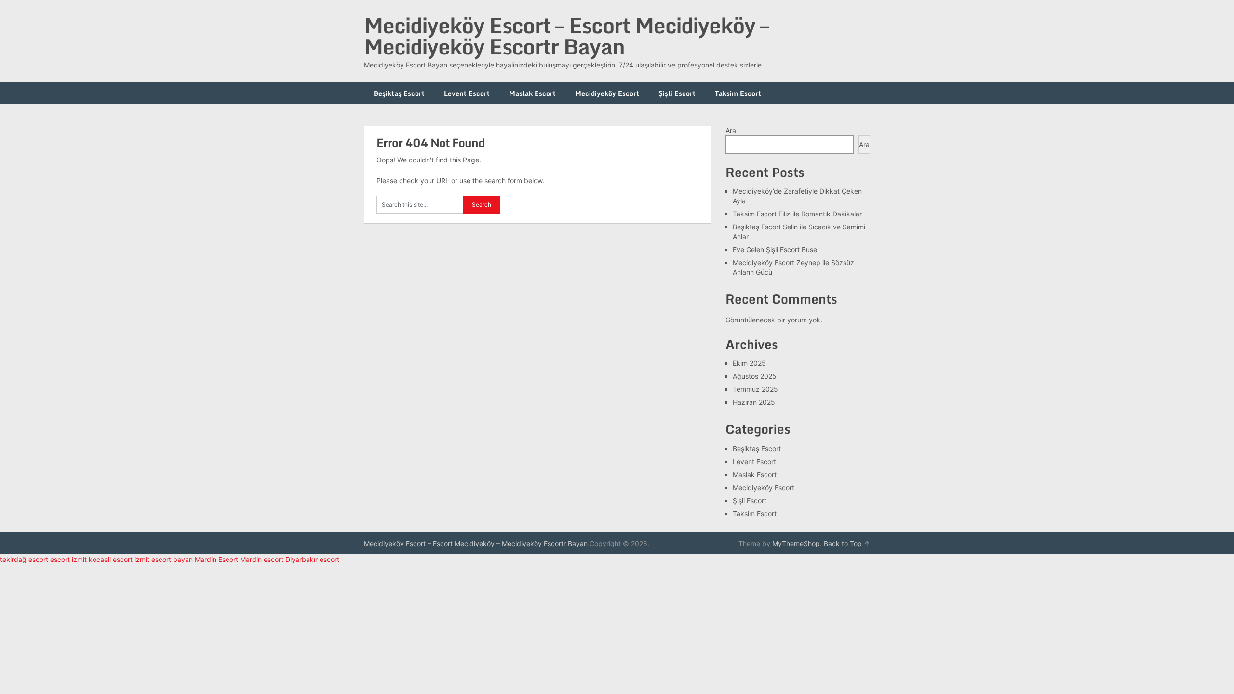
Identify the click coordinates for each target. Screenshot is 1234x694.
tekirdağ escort (24, 559)
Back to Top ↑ (847, 543)
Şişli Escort (677, 93)
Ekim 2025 (749, 363)
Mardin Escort (216, 559)
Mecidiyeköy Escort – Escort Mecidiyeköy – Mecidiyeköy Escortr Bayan (566, 36)
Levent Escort (467, 93)
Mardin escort (261, 559)
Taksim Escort (738, 93)
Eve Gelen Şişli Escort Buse (775, 249)
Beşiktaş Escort (399, 93)
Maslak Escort (532, 93)
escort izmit (68, 559)
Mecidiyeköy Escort (607, 93)
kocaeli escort (111, 559)
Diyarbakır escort (312, 559)
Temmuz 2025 (755, 389)
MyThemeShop (796, 543)
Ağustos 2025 (755, 376)
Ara (730, 130)
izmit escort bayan (163, 559)
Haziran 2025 (754, 402)
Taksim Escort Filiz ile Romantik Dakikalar (797, 214)
